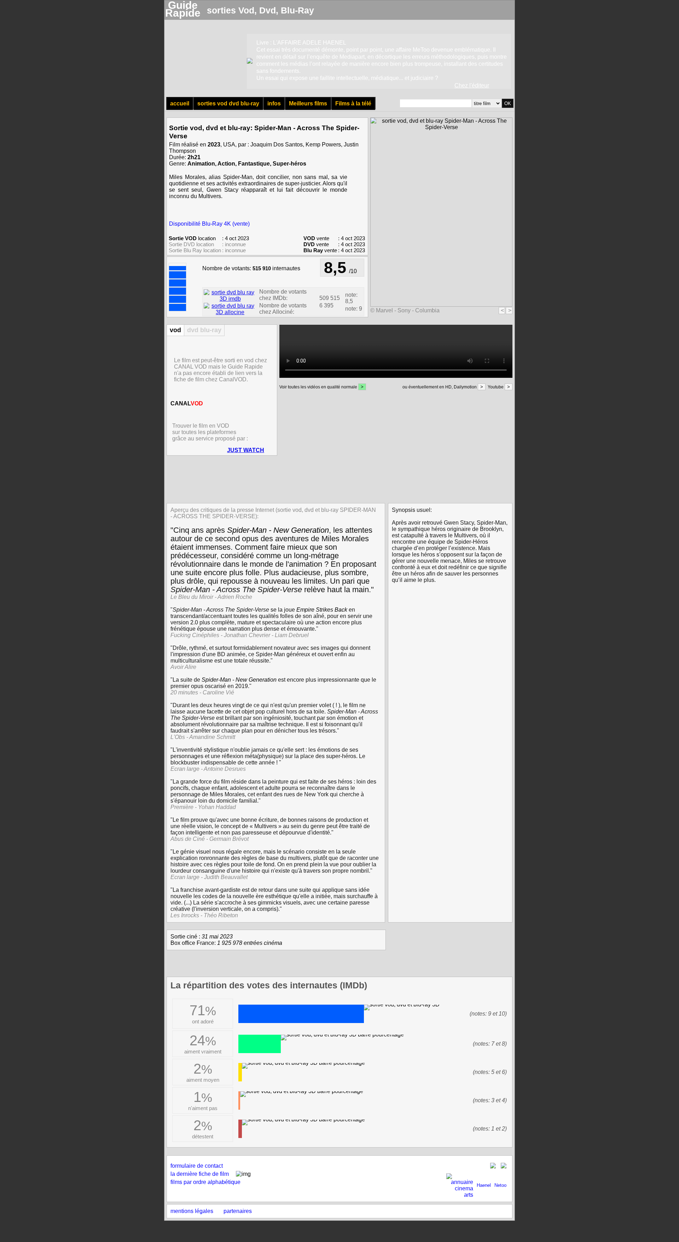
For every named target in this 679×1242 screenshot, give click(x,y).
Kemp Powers (323, 144)
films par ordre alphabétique (205, 1182)
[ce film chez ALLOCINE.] (230, 312)
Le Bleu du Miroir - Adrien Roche (211, 597)
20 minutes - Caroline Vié (202, 692)
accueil (179, 103)
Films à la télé (353, 103)
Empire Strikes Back (321, 610)
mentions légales (191, 1211)
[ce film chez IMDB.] (230, 299)
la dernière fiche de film (199, 1174)
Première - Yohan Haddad (203, 807)
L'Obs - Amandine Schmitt (202, 737)
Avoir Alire (183, 667)
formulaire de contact (196, 1166)
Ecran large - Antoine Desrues (208, 769)
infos (274, 103)
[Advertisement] (337, 479)
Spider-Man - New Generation (278, 530)
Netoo (500, 1185)
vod (175, 330)
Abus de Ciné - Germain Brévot (209, 839)
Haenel (484, 1185)
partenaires (238, 1211)
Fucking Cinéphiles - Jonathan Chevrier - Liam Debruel (239, 635)
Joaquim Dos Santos (276, 144)
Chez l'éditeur (471, 85)
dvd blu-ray (204, 330)
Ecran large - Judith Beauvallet (209, 877)
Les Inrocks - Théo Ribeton (204, 915)
